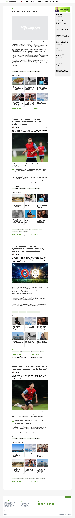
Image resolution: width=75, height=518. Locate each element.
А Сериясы (52, 1)
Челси (40, 229)
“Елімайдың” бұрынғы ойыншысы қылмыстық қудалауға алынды (39, 483)
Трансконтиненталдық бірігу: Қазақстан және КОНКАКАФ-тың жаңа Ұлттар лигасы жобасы (39, 236)
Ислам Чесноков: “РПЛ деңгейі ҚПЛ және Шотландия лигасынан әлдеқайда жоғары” (62, 19)
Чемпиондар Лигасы (25, 503)
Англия (26, 229)
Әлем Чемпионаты (24, 505)
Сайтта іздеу (67, 496)
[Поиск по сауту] (67, 1)
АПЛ (35, 1)
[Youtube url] (44, 504)
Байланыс (65, 514)
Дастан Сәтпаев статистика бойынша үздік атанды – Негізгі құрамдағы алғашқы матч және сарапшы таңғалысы (62, 72)
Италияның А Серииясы (8, 506)
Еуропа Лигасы (24, 504)
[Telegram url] (47, 504)
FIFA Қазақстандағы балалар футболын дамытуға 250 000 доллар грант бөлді (19, 236)
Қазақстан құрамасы (20, 229)
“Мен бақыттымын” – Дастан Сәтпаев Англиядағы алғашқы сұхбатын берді (19, 357)
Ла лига (46, 1)
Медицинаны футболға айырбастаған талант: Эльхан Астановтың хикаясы (61, 65)
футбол (14, 229)
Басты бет (14, 8)
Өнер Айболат (17, 127)
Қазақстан (42, 351)
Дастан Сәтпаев (35, 229)
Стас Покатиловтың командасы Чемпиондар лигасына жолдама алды (62, 47)
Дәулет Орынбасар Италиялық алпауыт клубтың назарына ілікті (62, 42)
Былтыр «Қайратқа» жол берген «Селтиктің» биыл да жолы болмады (62, 60)
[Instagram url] (41, 504)
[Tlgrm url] (50, 504)
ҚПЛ (23, 1)
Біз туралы (61, 514)
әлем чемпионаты (27, 351)
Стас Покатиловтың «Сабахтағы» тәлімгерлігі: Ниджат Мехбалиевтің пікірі (62, 24)
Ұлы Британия (15, 231)
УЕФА (21, 351)
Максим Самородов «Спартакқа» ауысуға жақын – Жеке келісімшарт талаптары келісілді (62, 36)
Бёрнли (20, 231)
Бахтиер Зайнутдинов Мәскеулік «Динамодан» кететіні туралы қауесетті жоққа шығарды (62, 30)
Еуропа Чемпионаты (25, 506)
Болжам (56, 1)
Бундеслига (40, 1)
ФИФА (18, 351)
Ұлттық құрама (29, 1)
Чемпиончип (25, 231)
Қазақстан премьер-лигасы (9, 502)
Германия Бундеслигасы (9, 505)
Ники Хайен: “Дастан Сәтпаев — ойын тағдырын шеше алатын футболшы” (38, 357)
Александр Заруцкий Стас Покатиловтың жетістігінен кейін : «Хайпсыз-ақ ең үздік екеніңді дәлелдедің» (62, 53)
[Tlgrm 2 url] (52, 504)
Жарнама (69, 514)
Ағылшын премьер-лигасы (9, 503)
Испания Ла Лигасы (8, 504)
